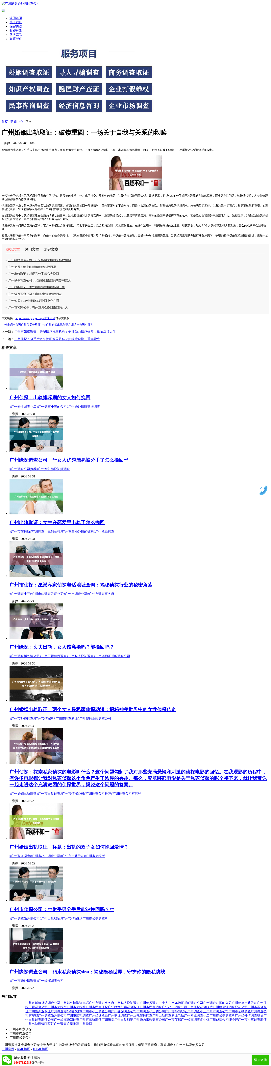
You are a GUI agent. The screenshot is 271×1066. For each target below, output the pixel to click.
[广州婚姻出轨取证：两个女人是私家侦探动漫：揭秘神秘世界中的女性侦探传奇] (36, 700)
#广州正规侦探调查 (53, 656)
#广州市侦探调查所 (94, 918)
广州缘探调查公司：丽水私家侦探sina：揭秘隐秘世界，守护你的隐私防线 (87, 971)
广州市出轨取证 (90, 1019)
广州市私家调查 (151, 1007)
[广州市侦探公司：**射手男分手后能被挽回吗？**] (36, 900)
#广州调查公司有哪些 (126, 793)
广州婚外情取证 (176, 1011)
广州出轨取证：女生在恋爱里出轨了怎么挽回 (57, 522)
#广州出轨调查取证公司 (46, 594)
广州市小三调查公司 (97, 1011)
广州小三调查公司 (174, 1007)
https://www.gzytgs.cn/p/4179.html (35, 318)
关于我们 (16, 22)
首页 (5, 121)
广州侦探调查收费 (200, 1007)
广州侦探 (85, 1023)
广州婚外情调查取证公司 (230, 1007)
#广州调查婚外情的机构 (77, 531)
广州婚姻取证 (98, 1015)
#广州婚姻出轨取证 (23, 793)
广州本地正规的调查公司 (185, 1003)
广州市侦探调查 (240, 1011)
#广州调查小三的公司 (52, 406)
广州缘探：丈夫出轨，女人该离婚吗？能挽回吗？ (62, 647)
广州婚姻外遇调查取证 (124, 1007)
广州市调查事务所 (101, 1003)
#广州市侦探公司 (72, 793)
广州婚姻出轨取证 (57, 324)
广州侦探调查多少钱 (195, 1019)
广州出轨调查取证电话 (168, 1015)
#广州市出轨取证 (72, 856)
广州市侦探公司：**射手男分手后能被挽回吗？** (62, 909)
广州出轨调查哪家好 (39, 1023)
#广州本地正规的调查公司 (112, 656)
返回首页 (16, 18)
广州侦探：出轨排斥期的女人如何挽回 (50, 397)
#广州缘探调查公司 (50, 980)
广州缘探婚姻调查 (66, 1019)
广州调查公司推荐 (66, 1023)
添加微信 (260, 1060)
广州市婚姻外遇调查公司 (42, 1003)
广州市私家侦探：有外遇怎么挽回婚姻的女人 (38, 307)
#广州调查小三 (20, 594)
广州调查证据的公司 (217, 1003)
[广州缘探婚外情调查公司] (21, 3)
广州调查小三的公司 (150, 1011)
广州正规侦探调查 (139, 1015)
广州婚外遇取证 (40, 1011)
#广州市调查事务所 (100, 594)
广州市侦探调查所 (222, 1015)
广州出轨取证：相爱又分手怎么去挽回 (33, 273)
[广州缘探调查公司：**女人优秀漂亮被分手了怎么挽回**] (36, 451)
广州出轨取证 (123, 1019)
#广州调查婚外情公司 (25, 656)
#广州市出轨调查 (48, 793)
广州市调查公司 (11, 324)
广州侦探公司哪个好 (33, 324)
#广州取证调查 (104, 531)
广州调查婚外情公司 (52, 1015)
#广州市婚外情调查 (23, 980)
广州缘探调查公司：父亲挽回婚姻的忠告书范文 (39, 280)
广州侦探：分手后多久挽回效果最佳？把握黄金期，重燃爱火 (57, 339)
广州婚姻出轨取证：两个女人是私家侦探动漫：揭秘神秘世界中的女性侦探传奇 (93, 709)
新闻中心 (16, 121)
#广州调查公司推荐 (23, 469)
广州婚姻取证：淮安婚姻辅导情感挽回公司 (36, 287)
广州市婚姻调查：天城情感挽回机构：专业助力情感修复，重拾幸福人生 (65, 331)
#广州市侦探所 (20, 531)
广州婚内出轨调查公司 (149, 1019)
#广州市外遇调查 (21, 718)
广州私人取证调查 (127, 1003)
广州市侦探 (173, 1019)
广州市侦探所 (57, 1007)
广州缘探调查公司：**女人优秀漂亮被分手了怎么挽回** (69, 460)
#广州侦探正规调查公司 (94, 718)
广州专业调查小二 (196, 1015)
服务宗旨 (16, 34)
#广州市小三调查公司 (45, 856)
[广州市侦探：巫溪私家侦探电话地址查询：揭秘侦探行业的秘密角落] (36, 575)
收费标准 (16, 30)
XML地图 (23, 1049)
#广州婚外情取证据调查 (83, 406)
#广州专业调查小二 (23, 406)
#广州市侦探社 (70, 918)
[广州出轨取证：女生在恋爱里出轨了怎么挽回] (36, 513)
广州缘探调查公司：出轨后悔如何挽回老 (35, 294)
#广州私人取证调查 (80, 656)
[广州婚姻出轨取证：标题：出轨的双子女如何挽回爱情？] (36, 838)
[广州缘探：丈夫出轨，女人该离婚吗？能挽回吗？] (36, 638)
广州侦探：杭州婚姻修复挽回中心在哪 (33, 300)
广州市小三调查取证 (252, 1019)
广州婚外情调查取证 (249, 1015)
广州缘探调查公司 (123, 1011)
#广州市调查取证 (66, 718)
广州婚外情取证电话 (74, 1003)
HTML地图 (40, 1049)
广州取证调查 (117, 1015)
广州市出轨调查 (78, 1015)
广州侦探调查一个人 (154, 1003)
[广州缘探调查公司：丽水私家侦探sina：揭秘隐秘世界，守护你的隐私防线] (36, 962)
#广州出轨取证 (50, 918)
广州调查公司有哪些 (80, 324)
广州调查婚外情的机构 (67, 1011)
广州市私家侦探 (97, 1007)
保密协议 (16, 26)
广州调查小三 (196, 1011)
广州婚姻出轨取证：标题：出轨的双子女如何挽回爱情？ (69, 847)
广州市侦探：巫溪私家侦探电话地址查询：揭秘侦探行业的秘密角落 (81, 584)
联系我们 (16, 39)
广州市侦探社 (76, 1007)
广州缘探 (108, 1019)
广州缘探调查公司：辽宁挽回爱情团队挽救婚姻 (39, 260)
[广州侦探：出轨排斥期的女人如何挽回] (36, 388)
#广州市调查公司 (75, 594)
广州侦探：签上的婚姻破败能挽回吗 (32, 267)
